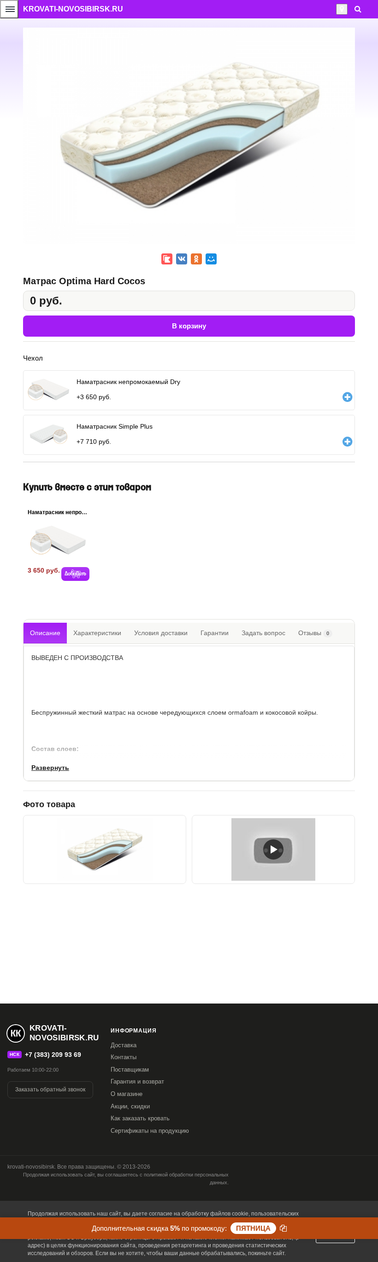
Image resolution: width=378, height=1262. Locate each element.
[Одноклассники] (196, 258)
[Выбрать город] (342, 9)
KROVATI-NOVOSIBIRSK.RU (73, 9)
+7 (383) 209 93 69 (53, 1054)
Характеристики (97, 633)
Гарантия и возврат (137, 1081)
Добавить (75, 574)
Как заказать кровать (140, 1118)
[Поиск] (357, 9)
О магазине (126, 1093)
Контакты (123, 1057)
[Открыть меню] (9, 9)
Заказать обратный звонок (50, 1089)
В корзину (189, 326)
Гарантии (215, 633)
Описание (45, 633)
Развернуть (50, 767)
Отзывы (313, 633)
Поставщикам (130, 1069)
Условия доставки (161, 633)
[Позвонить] (333, 9)
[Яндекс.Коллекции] (166, 258)
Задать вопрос (263, 633)
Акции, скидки (130, 1106)
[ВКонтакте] (181, 258)
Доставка (123, 1045)
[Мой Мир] (211, 258)
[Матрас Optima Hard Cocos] (104, 849)
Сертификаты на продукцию (150, 1130)
